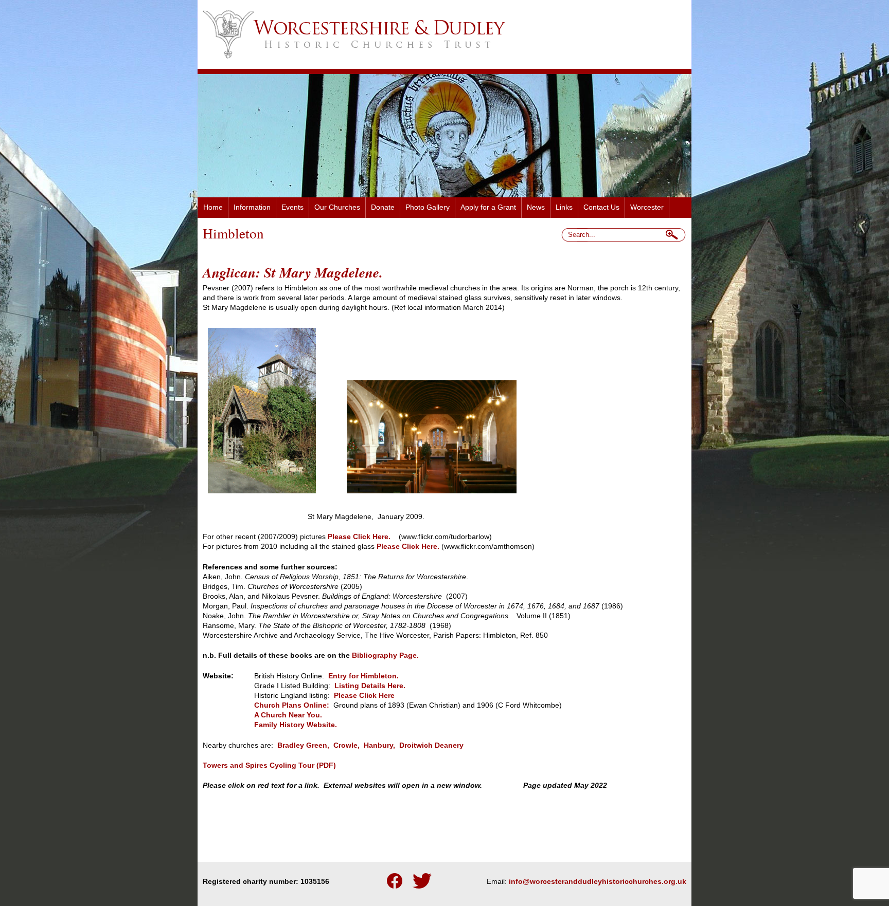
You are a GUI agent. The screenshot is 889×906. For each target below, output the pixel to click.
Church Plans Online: (291, 705)
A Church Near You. (288, 715)
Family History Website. (295, 725)
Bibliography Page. (385, 655)
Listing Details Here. (368, 686)
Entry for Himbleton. (363, 676)
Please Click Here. (359, 537)
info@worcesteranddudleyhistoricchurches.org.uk (597, 881)
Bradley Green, (303, 745)
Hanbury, (379, 745)
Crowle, (346, 745)
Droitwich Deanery (431, 745)
